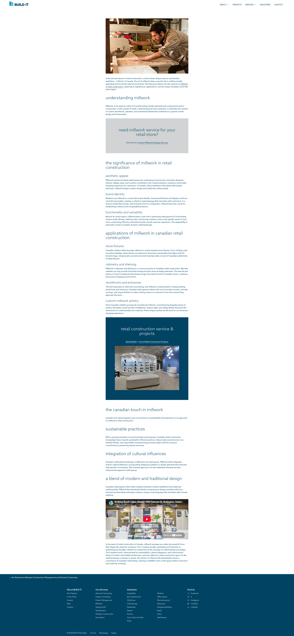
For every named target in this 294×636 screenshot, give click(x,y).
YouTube (194, 604)
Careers (70, 600)
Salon (159, 614)
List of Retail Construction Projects (153, 342)
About (223, 4)
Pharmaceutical (163, 600)
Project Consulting (103, 597)
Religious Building (164, 607)
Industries (265, 4)
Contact (278, 4)
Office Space (162, 597)
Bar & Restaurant (134, 597)
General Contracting (104, 593)
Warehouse (161, 617)
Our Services (102, 589)
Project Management (104, 600)
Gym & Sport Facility (135, 617)
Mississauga (103, 633)
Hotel (129, 621)
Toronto (93, 633)
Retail (159, 610)
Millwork (99, 604)
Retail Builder (131, 342)
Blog (69, 604)
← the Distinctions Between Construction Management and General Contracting (43, 577)
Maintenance (101, 610)
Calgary (114, 633)
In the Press (71, 597)
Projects (237, 4)
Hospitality (131, 593)
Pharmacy (161, 604)
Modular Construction (104, 614)
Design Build (101, 607)
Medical (160, 593)
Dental (129, 610)
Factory (130, 614)
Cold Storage (132, 604)
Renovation (100, 617)
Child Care (131, 600)
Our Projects (72, 593)
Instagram (195, 600)
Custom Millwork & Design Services (153, 142)
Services (249, 4)
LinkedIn (194, 607)
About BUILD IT (74, 589)
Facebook (194, 593)
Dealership (131, 607)
